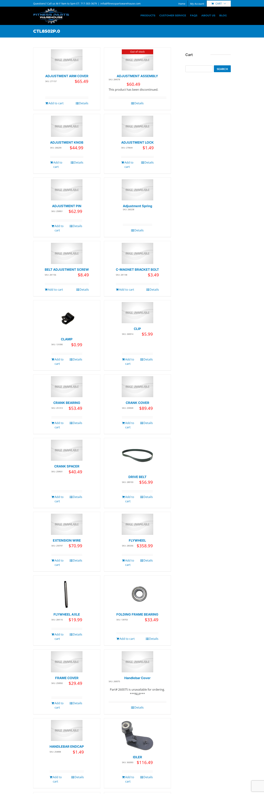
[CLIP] (137, 312)
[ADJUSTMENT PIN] (66, 189)
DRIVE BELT (137, 477)
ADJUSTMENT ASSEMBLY (137, 76)
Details (83, 103)
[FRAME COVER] (66, 661)
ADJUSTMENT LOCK (137, 142)
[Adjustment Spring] (137, 189)
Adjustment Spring (137, 206)
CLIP (137, 329)
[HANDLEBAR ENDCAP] (66, 730)
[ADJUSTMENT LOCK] (137, 126)
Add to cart (56, 103)
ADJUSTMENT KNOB (66, 142)
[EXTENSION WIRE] (66, 524)
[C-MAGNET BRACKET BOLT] (137, 253)
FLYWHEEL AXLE (67, 614)
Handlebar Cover (137, 678)
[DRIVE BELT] (137, 455)
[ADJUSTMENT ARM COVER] (66, 59)
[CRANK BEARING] (66, 386)
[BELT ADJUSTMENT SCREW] (66, 253)
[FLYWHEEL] (137, 524)
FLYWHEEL (137, 540)
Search (222, 69)
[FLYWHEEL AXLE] (66, 593)
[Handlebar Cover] (137, 661)
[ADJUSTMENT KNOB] (66, 126)
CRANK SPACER (66, 466)
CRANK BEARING (66, 403)
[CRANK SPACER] (66, 450)
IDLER (137, 757)
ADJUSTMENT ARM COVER (66, 76)
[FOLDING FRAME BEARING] (137, 593)
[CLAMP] (66, 318)
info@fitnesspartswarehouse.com (120, 3)
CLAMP (67, 339)
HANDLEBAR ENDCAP (67, 746)
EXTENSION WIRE (67, 540)
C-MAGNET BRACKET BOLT (137, 269)
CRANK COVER (137, 403)
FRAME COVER (66, 678)
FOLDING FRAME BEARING (137, 614)
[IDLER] (137, 735)
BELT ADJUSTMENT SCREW (67, 269)
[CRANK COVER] (137, 386)
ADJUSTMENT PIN (66, 206)
